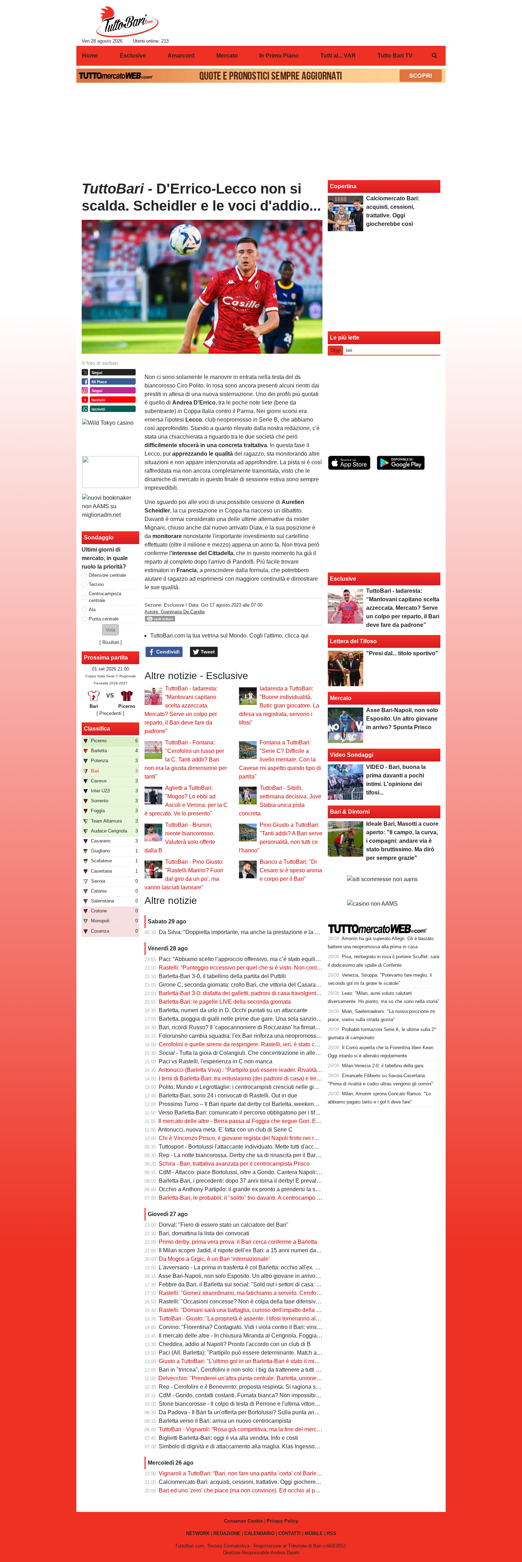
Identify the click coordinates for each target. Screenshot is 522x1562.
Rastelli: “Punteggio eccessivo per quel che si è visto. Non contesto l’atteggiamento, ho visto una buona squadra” (300, 968)
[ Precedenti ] (110, 713)
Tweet (207, 652)
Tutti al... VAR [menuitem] (338, 56)
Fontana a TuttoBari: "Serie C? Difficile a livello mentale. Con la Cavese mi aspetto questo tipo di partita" (280, 759)
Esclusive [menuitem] (133, 56)
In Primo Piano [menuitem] (279, 56)
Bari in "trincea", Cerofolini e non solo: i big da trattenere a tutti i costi (244, 1370)
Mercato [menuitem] (227, 56)
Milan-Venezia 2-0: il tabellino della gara (382, 1065)
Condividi (167, 652)
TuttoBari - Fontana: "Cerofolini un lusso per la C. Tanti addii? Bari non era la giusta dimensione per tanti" (186, 759)
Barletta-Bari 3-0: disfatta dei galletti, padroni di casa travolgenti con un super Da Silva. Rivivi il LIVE (284, 993)
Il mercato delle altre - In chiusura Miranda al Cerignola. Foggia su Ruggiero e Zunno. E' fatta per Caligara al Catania (305, 1336)
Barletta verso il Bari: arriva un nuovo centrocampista (225, 1421)
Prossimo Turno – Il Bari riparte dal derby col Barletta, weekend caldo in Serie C (259, 1104)
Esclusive (174, 605)
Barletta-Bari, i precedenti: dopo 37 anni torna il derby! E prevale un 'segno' (253, 1181)
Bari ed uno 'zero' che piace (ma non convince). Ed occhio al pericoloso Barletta (259, 1490)
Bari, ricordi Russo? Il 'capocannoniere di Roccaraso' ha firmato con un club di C (259, 1027)
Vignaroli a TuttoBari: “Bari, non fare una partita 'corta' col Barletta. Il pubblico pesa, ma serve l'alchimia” (288, 1473)
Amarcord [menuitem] (181, 56)
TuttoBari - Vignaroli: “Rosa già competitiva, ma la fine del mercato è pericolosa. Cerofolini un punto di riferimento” (301, 1429)
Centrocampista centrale (105, 597)
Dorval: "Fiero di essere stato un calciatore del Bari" (223, 1225)
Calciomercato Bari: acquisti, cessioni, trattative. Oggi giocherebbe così (248, 1482)
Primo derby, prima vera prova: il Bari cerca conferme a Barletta (238, 1242)
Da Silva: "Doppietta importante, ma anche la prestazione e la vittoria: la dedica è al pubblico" (276, 932)
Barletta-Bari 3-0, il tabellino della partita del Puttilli (222, 976)
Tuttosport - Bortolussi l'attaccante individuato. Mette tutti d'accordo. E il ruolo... (257, 1147)
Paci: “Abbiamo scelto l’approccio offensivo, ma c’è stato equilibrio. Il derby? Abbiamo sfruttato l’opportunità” (294, 959)
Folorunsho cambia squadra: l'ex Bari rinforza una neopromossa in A (245, 1036)
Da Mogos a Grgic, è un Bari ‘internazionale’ (214, 1259)
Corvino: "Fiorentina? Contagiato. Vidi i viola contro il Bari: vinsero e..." (247, 1327)
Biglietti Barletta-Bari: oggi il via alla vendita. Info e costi (228, 1438)
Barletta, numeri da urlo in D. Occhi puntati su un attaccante (233, 1010)
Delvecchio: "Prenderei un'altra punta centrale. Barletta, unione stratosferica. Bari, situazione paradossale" (291, 1378)
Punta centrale (104, 619)
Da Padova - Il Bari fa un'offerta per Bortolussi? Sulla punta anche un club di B (257, 1412)
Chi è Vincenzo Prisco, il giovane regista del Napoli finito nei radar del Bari (252, 1138)
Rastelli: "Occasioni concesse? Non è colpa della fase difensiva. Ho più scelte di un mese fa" (275, 1301)
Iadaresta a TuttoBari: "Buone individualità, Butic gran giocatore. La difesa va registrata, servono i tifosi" (279, 705)
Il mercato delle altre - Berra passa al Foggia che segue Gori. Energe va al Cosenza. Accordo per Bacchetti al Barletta (305, 1121)
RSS (331, 1533)
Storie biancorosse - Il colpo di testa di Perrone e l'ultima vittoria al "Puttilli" (252, 1404)
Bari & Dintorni (350, 812)
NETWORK (198, 1533)
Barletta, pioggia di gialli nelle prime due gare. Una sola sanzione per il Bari (253, 1019)
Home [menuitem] (90, 56)
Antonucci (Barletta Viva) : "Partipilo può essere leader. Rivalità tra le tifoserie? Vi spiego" (270, 1070)
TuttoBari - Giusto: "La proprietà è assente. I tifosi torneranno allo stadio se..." (255, 1319)
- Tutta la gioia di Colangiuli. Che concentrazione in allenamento (248, 1053)
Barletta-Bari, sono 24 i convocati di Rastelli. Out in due (228, 1095)
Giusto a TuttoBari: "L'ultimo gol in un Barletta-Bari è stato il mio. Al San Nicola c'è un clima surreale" (284, 1361)
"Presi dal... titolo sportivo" (402, 653)
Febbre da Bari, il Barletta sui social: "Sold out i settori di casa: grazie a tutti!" (254, 1284)
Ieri (349, 350)
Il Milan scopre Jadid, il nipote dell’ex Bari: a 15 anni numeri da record (246, 1250)
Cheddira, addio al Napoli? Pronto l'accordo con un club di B (235, 1344)
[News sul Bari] (127, 22)
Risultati (110, 642)
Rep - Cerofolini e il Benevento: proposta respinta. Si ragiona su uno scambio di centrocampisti (278, 1387)
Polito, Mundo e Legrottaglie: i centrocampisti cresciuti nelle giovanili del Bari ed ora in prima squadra (286, 1087)
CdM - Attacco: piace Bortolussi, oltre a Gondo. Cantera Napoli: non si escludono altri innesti (274, 1172)
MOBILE (314, 1533)
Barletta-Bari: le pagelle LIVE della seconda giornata (225, 1002)
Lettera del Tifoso (353, 641)
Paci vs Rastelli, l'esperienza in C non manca (215, 1061)
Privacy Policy (282, 1521)
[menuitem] (434, 56)
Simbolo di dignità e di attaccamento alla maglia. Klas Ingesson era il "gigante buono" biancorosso (282, 1446)
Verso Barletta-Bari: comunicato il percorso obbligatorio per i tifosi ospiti (247, 1113)
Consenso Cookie (243, 1521)
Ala (92, 609)
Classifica (97, 729)
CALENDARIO (259, 1533)
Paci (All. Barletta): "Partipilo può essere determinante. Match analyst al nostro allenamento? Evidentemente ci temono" (308, 1353)
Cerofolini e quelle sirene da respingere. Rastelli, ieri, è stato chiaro (243, 1044)
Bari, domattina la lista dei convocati (204, 1233)
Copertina (343, 186)
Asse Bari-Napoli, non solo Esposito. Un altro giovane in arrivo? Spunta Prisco (256, 1276)
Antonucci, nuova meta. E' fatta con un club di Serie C (225, 1130)
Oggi (335, 350)
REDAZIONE (226, 1533)
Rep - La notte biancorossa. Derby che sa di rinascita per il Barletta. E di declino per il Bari (272, 1155)
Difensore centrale (107, 575)
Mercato (341, 698)
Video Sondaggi (351, 755)
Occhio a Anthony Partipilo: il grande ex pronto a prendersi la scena (243, 1189)
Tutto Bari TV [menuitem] (395, 56)
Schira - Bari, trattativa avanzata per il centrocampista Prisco (234, 1164)
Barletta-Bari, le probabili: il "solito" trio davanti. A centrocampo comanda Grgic (257, 1198)
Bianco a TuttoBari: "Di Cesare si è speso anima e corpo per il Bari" (291, 870)
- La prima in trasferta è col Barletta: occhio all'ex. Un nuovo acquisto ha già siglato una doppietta (296, 1267)
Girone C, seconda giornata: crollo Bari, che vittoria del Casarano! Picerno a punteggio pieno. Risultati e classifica (301, 985)
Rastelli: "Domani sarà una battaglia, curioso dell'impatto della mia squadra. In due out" (268, 1310)
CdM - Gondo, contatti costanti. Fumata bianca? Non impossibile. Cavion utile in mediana (271, 1395)
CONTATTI (289, 1533)
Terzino (96, 584)
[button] (110, 629)
